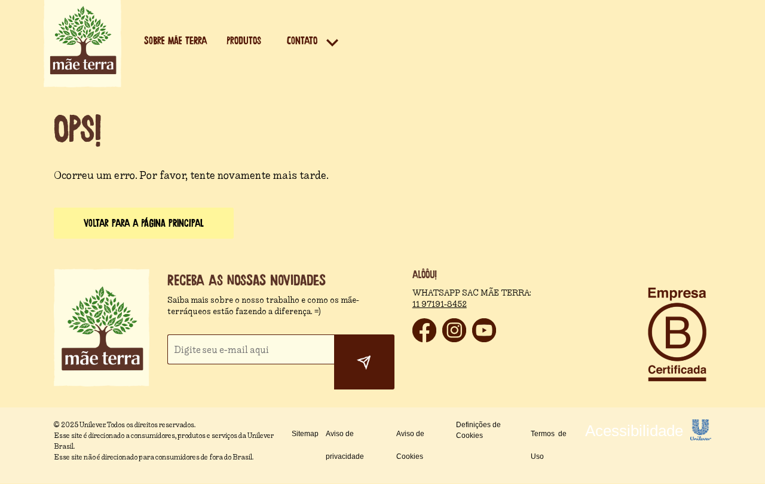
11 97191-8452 (439, 304)
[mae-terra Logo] (82, 84)
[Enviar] (364, 361)
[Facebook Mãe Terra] (424, 339)
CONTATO (302, 41)
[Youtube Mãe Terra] (484, 339)
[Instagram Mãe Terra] (454, 339)
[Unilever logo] (700, 437)
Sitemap (305, 434)
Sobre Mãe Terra (175, 41)
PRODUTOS (244, 41)
